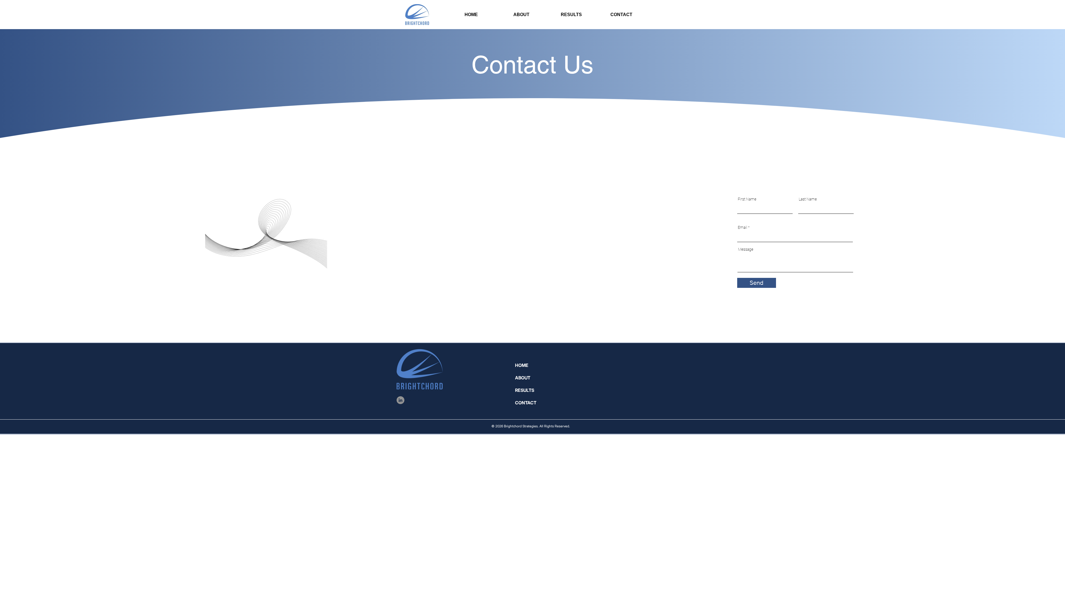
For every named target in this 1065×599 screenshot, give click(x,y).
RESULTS (524, 390)
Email (742, 227)
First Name (747, 199)
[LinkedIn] (400, 400)
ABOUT (522, 377)
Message (745, 249)
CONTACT (525, 402)
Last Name (808, 199)
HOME (521, 365)
